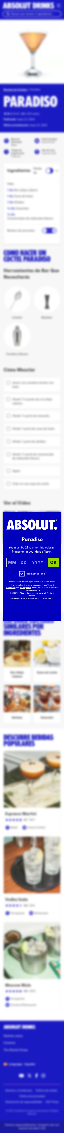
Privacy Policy (25, 588)
